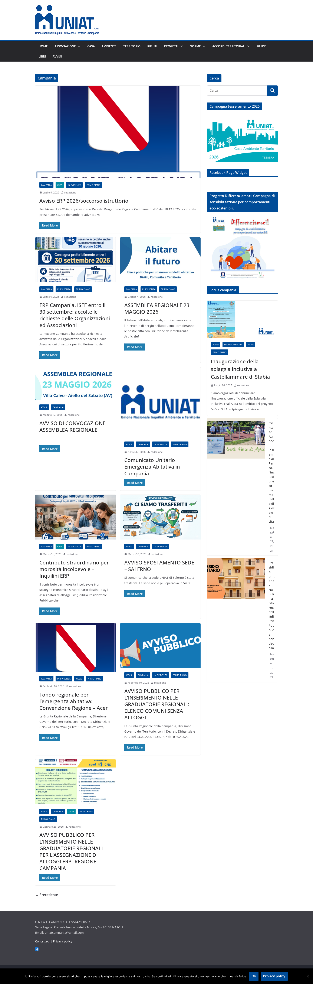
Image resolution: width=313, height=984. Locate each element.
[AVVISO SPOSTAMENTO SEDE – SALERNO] (160, 517)
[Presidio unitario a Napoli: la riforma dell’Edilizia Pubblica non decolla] (236, 620)
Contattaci (42, 941)
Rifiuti (152, 46)
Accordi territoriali (229, 46)
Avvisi (57, 56)
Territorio (132, 46)
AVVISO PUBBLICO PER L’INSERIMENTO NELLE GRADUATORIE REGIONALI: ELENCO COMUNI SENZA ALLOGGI (156, 704)
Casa (91, 46)
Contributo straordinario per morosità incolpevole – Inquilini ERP (74, 569)
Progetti (171, 46)
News (79, 678)
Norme (195, 46)
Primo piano (93, 184)
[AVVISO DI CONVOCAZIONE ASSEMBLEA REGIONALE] (75, 383)
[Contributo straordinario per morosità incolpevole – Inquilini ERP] (75, 517)
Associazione (65, 46)
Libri (42, 56)
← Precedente (46, 894)
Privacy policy (62, 941)
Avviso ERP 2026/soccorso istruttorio (83, 200)
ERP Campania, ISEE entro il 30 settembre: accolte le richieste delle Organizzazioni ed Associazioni (74, 315)
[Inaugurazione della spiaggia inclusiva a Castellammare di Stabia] (242, 319)
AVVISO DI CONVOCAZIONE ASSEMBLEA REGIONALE (72, 426)
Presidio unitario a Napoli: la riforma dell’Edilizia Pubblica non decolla (271, 605)
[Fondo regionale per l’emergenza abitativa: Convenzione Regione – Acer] (75, 647)
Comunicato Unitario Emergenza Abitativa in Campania (152, 466)
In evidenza (74, 184)
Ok (253, 976)
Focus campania (233, 344)
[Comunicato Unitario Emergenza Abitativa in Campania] (160, 402)
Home (43, 46)
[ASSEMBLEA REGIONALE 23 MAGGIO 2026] (160, 259)
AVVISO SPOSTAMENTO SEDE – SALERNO (159, 566)
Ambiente (109, 46)
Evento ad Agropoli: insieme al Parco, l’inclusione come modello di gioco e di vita (271, 472)
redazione (70, 192)
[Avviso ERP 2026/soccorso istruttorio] (118, 132)
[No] (308, 976)
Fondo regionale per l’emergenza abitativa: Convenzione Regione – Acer (73, 701)
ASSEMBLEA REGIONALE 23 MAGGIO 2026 (157, 308)
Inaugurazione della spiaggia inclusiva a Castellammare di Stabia (240, 369)
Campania (46, 184)
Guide (261, 46)
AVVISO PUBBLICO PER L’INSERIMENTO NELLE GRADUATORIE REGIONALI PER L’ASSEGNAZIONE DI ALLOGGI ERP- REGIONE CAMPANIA (71, 851)
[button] (78, 46)
